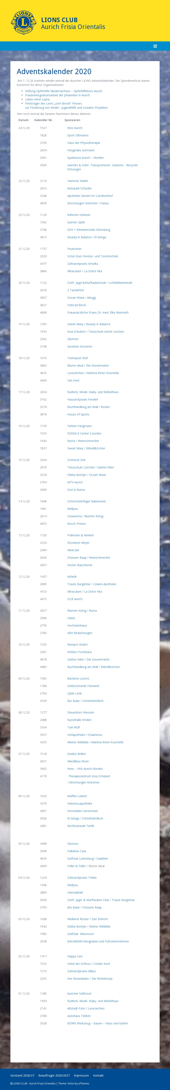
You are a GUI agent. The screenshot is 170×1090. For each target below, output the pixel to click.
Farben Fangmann (80, 426)
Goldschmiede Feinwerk (85, 686)
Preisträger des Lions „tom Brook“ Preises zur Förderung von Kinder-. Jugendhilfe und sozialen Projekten (66, 105)
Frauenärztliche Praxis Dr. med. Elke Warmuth (98, 312)
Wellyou (73, 509)
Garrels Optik (76, 222)
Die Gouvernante (98, 365)
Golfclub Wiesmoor (81, 934)
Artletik (74, 577)
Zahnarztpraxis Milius (83, 971)
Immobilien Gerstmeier (84, 811)
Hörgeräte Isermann (81, 150)
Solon (71, 1083)
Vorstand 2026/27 (22, 1075)
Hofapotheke (76, 735)
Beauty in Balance (79, 237)
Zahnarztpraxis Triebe (83, 877)
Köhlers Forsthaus (80, 652)
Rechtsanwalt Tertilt (81, 826)
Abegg (91, 298)
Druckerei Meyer (78, 543)
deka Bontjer (77, 475)
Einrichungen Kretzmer (82, 203)
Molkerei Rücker (78, 919)
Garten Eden (105, 467)
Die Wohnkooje (102, 979)
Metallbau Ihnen (79, 761)
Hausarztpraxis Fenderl (83, 399)
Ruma (71, 441)
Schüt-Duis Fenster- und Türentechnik (93, 256)
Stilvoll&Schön (96, 448)
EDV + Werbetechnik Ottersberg (89, 230)
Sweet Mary (75, 324)
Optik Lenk (76, 693)
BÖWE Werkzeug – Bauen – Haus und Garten (99, 1023)
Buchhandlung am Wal (82, 667)
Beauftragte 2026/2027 (54, 1075)
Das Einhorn (100, 919)
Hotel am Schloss (79, 964)
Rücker (105, 407)
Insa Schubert (76, 331)
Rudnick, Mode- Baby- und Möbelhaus (93, 392)
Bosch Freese (78, 524)
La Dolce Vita (93, 271)
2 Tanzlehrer (76, 290)
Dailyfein (103, 858)
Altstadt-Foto (76, 1008)
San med (73, 380)
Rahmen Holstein (78, 215)
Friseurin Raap (76, 557)
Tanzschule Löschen (81, 467)
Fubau (105, 203)
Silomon (73, 339)
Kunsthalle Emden (81, 720)
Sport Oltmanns (78, 135)
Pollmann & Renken (81, 535)
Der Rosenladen (78, 979)
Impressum (81, 1075)
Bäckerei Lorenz (79, 678)
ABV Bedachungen (79, 633)
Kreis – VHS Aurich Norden (86, 769)
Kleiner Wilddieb (78, 742)
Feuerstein (76, 249)
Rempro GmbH (79, 644)
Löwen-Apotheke (105, 584)
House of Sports (78, 414)
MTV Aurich (75, 482)
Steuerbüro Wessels (82, 712)
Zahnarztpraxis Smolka (84, 264)
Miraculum (74, 271)
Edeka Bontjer (76, 926)
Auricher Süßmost (81, 993)
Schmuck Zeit (76, 460)
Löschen (118, 331)
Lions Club (59, 20)
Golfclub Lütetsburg (80, 858)
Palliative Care (76, 851)
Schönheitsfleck (94, 701)
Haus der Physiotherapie (83, 143)
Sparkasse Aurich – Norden (85, 158)
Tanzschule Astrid (100, 331)
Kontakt (98, 1075)
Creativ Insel (102, 964)
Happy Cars (75, 956)
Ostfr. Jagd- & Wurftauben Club (88, 900)
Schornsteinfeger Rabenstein (87, 501)
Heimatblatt (75, 892)
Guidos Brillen (78, 754)
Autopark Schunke (79, 188)
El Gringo (100, 237)
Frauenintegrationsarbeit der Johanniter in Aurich (57, 95)
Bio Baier (73, 701)
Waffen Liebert (78, 796)
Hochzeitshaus (77, 625)
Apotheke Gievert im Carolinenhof (90, 196)
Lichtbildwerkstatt (120, 283)
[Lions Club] (23, 22)
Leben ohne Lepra (37, 99)
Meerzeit (74, 550)
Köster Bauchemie (80, 565)
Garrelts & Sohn (78, 165)
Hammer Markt (77, 181)
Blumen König (93, 516)
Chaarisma (74, 516)
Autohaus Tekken (79, 1016)
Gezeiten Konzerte (79, 346)
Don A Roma (76, 490)
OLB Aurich (76, 599)
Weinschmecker (89, 441)
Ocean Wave (75, 298)
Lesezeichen (75, 373)
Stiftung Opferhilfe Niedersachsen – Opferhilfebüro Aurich (63, 91)
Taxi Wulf (75, 727)
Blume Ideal (75, 365)
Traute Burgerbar (79, 584)
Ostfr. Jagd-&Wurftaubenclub (86, 283)
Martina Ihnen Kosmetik (103, 373)
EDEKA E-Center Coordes (84, 433)
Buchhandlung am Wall (82, 407)
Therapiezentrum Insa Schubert (88, 776)
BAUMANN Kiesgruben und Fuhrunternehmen (98, 941)
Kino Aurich (75, 128)
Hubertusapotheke (81, 803)
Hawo (71, 618)
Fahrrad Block (77, 305)
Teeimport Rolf (77, 358)
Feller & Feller (76, 866)
